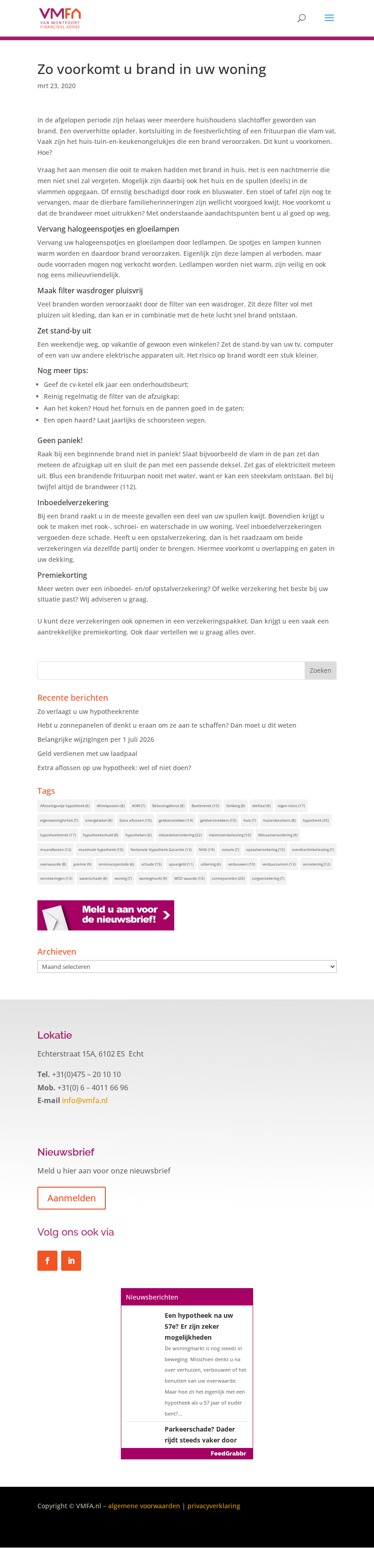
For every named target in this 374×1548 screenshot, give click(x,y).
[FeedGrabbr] (187, 1453)
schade (151, 863)
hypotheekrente (58, 834)
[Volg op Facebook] (47, 1261)
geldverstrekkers (218, 820)
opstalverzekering (265, 849)
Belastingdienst (168, 805)
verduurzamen (279, 863)
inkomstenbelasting (230, 834)
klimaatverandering (277, 834)
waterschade (93, 878)
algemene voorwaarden (144, 1505)
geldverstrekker (176, 820)
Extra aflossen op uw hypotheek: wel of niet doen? (114, 767)
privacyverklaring (213, 1505)
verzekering (316, 863)
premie (82, 863)
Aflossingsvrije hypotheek (64, 805)
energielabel (98, 820)
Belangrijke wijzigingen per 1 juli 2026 (95, 739)
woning (123, 878)
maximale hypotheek (100, 849)
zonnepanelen (228, 878)
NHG (206, 849)
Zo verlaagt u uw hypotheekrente (88, 711)
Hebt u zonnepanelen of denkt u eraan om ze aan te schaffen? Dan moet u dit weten (166, 725)
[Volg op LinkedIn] (71, 1261)
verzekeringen (56, 878)
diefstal (261, 805)
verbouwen (241, 863)
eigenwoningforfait (59, 820)
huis (250, 820)
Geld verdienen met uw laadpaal (87, 753)
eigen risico (291, 805)
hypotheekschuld (100, 834)
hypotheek (316, 820)
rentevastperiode (116, 863)
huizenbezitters (279, 820)
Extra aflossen (135, 820)
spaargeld (181, 863)
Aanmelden (71, 1198)
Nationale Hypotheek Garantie (161, 849)
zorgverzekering (268, 878)
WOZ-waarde (189, 878)
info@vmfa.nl (84, 1100)
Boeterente (205, 805)
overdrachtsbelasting (313, 849)
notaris (230, 849)
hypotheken (138, 834)
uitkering (211, 863)
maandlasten (55, 849)
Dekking (235, 805)
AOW (138, 805)
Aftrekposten (111, 805)
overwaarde (53, 863)
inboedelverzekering (180, 834)
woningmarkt (153, 878)
